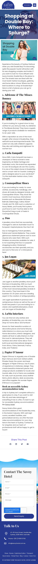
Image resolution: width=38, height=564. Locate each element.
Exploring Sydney (20, 553)
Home (6, 553)
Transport (30, 553)
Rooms (11, 553)
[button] (34, 5)
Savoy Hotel (7, 408)
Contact (26, 556)
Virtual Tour (15, 556)
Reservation (6, 556)
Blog (21, 556)
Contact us (28, 422)
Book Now (32, 556)
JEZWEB (33, 560)
